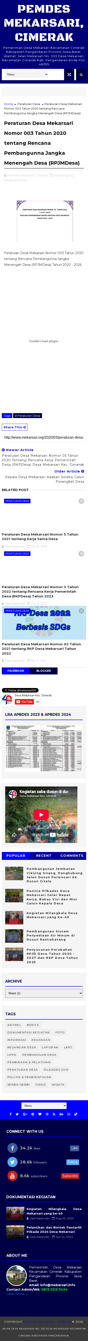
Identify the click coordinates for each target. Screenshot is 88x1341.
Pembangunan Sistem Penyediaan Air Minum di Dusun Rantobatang (51, 935)
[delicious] (75, 1114)
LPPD (12, 1054)
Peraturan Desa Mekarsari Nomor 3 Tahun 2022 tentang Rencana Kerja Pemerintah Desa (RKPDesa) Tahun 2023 (40, 591)
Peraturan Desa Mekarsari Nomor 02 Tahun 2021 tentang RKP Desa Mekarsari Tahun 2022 (41, 648)
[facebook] (11, 1114)
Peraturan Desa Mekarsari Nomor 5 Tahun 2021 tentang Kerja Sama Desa (40, 536)
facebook (15, 670)
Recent (44, 856)
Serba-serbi (18, 1084)
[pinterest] (32, 1114)
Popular (15, 856)
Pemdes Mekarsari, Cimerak (44, 23)
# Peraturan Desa (27, 415)
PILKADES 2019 (56, 1069)
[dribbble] (47, 1114)
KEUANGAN (41, 1039)
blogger (43, 670)
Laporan (50, 1047)
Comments (72, 856)
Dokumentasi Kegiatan (28, 1032)
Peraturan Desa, (15, 180)
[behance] (61, 1114)
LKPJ (68, 1047)
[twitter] (17, 1114)
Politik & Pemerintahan (29, 1077)
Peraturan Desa (29, 104)
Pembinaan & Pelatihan (29, 1062)
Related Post (15, 490)
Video (40, 1084)
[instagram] (68, 1114)
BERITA (33, 1025)
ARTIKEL (14, 1025)
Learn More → (17, 1294)
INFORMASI (16, 1039)
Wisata (58, 1084)
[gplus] (25, 1114)
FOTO (60, 1032)
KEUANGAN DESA (21, 1047)
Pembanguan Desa (39, 1054)
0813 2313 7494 (54, 1289)
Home (8, 104)
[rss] (54, 1114)
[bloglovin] (40, 1114)
